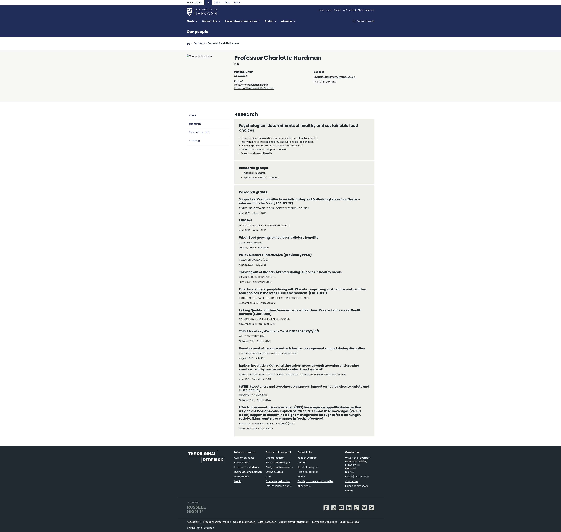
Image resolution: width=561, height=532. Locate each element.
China (217, 2)
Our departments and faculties (315, 481)
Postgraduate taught (278, 462)
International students (279, 486)
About (192, 115)
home (189, 43)
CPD (268, 476)
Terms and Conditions (324, 522)
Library (302, 462)
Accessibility (194, 522)
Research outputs (199, 132)
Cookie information (244, 522)
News (321, 10)
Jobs (328, 10)
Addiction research (255, 173)
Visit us (349, 490)
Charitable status (349, 522)
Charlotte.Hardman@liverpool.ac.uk (334, 77)
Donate (337, 10)
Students (369, 10)
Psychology (240, 75)
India (227, 2)
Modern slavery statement (294, 522)
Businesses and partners (248, 472)
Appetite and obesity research (261, 177)
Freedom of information (217, 522)
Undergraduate (275, 458)
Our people (197, 31)
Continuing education (278, 481)
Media (237, 481)
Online (237, 2)
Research (195, 123)
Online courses (274, 472)
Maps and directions (356, 486)
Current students (244, 458)
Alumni (352, 10)
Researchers (241, 476)
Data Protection (267, 522)
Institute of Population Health (251, 84)
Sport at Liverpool (308, 467)
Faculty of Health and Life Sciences (254, 88)
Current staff (241, 462)
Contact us (351, 481)
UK (208, 2)
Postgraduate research (279, 467)
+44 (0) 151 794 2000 (357, 476)
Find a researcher (308, 472)
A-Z (345, 10)
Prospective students (246, 467)
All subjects (304, 486)
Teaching (194, 140)
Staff (360, 10)
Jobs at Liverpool (307, 458)
